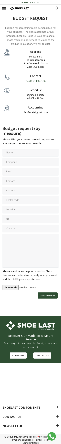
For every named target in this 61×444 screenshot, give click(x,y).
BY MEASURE (18, 355)
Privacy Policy (42, 439)
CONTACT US (42, 355)
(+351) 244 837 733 (35, 80)
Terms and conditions (22, 439)
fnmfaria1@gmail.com (36, 112)
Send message (47, 295)
